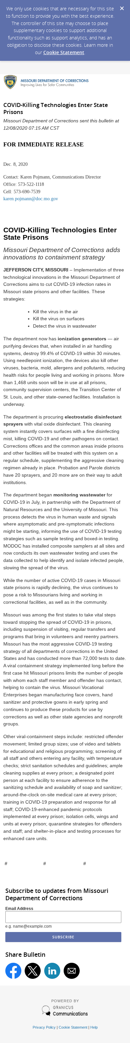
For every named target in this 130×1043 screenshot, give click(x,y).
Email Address (19, 908)
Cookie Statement (63, 52)
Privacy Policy (44, 1027)
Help (94, 1027)
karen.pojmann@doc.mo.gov (30, 198)
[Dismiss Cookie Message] (121, 6)
